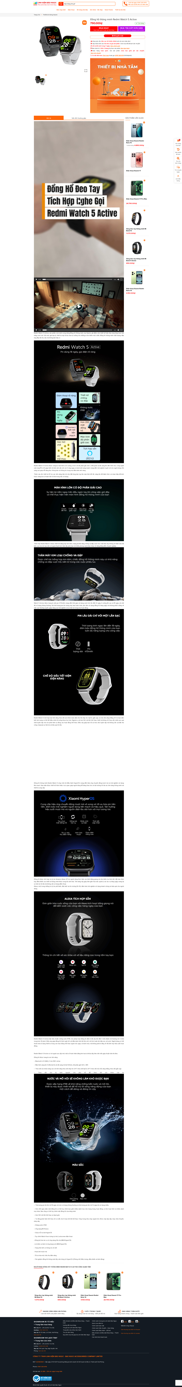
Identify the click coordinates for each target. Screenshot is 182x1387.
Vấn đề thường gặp (79, 118)
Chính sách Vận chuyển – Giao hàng (103, 1328)
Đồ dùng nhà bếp (82, 10)
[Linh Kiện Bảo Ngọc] (45, 3)
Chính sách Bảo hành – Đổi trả (101, 1330)
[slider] (77, 279)
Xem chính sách (115, 46)
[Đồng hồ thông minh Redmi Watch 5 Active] (117, 85)
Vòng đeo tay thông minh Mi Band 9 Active (67, 1296)
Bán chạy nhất (61, 10)
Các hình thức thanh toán (99, 1337)
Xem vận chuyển (96, 53)
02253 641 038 (43, 1346)
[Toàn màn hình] (121, 279)
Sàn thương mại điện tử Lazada (130, 1333)
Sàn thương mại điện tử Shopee (130, 1329)
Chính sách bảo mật (98, 1326)
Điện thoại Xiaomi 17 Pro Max (136, 199)
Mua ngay (104, 29)
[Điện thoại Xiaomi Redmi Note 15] (136, 130)
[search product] (60, 4)
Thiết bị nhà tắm (120, 10)
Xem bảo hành (125, 48)
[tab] (49, 118)
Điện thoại (71, 10)
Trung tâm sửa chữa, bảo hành (72, 1330)
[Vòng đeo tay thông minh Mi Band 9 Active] (67, 1281)
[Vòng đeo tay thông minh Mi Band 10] (44, 1281)
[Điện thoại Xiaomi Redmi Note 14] (90, 1281)
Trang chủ (37, 15)
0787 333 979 (119, 55)
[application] (79, 201)
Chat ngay (106, 55)
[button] (79, 201)
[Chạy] (36, 279)
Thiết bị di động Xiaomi (50, 15)
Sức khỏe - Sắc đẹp (96, 10)
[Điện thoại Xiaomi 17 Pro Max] (113, 1281)
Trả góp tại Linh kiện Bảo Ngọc (72, 1327)
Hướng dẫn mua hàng (69, 1325)
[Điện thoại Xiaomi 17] (136, 160)
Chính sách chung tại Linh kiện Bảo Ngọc (104, 1321)
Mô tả (49, 118)
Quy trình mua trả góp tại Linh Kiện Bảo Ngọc (76, 1335)
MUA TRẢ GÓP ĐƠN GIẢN (132, 29)
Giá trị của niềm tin (97, 1323)
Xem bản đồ (37, 1335)
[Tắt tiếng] (118, 279)
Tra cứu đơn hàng (68, 1332)
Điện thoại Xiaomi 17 (133, 171)
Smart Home (109, 10)
